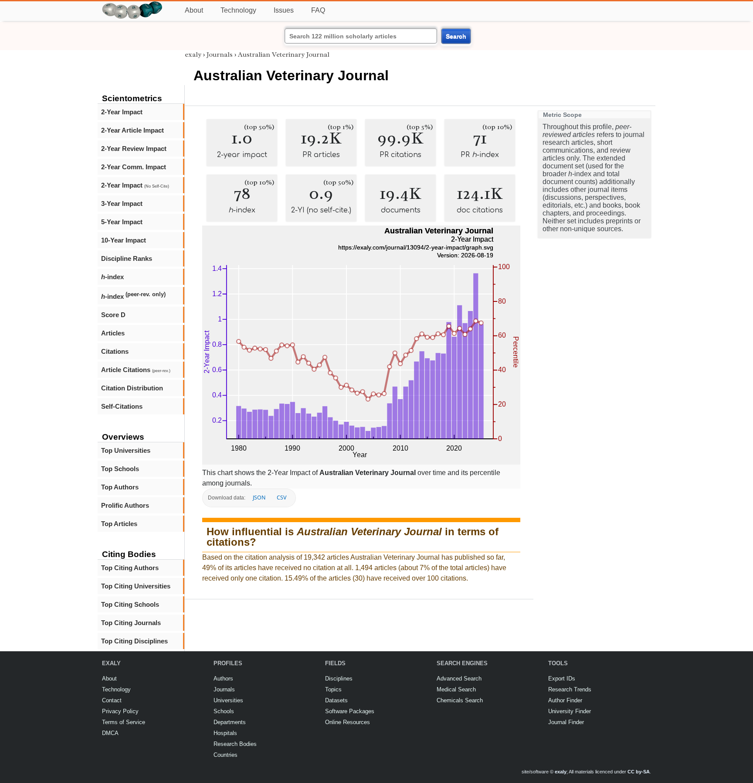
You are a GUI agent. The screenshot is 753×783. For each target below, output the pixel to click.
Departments (230, 722)
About (194, 10)
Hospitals (225, 733)
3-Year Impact (121, 203)
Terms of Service (123, 722)
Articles (113, 333)
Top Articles (119, 523)
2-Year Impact (121, 112)
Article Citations (135, 369)
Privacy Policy (120, 711)
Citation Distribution (132, 388)
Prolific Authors (125, 505)
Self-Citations (121, 406)
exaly (193, 54)
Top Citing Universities (135, 586)
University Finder (569, 711)
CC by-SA (639, 771)
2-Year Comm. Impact (133, 167)
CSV (281, 497)
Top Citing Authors (130, 567)
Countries (225, 755)
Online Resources (347, 722)
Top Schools (120, 468)
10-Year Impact (123, 240)
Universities (228, 700)
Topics (333, 689)
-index (112, 276)
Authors (223, 678)
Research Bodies (235, 744)
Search (456, 36)
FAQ (318, 10)
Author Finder (565, 700)
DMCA (110, 733)
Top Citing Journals (131, 622)
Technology (238, 10)
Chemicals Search (460, 700)
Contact (112, 700)
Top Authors (120, 487)
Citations (115, 351)
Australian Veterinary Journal (283, 54)
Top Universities (125, 450)
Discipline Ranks (126, 258)
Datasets (336, 700)
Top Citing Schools (130, 604)
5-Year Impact (121, 222)
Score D (113, 314)
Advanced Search (459, 678)
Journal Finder (566, 722)
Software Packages (349, 711)
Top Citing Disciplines (134, 641)
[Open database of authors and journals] (132, 5)
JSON (259, 497)
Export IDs (561, 678)
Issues (284, 10)
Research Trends (569, 689)
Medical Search (456, 689)
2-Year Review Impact (133, 148)
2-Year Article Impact (132, 130)
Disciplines (339, 678)
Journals (220, 54)
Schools (224, 711)
